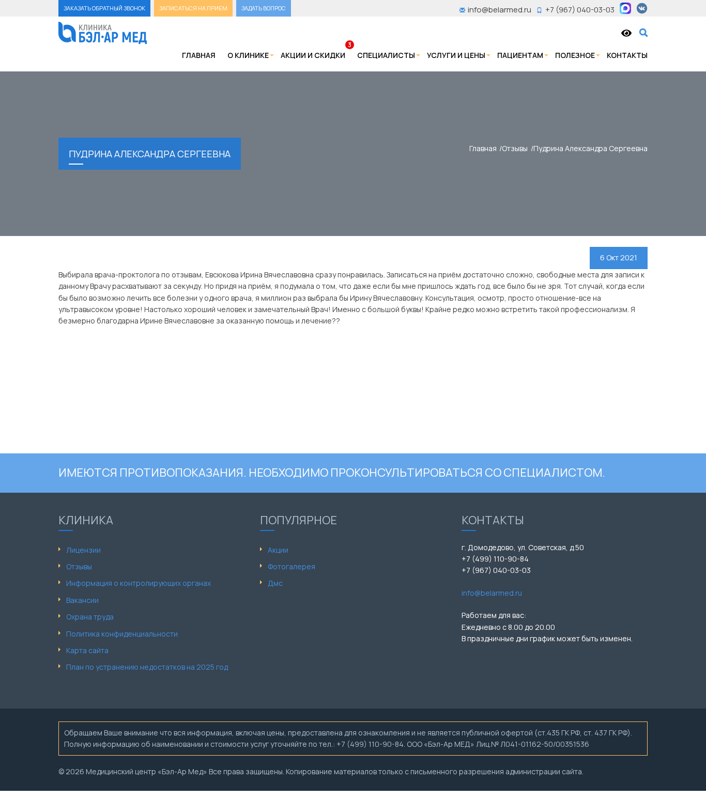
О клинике (248, 55)
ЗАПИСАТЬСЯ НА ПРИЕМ (193, 8)
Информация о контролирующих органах (138, 583)
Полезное (575, 55)
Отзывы (79, 566)
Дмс (275, 583)
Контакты (627, 55)
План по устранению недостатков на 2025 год (147, 667)
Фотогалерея (291, 566)
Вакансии (82, 600)
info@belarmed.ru (492, 593)
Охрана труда (90, 617)
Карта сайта (87, 650)
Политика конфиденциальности (122, 634)
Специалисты (386, 55)
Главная (199, 55)
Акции (278, 550)
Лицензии (83, 550)
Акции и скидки (313, 55)
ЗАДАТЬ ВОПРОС (263, 8)
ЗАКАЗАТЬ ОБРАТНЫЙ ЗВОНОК (104, 8)
